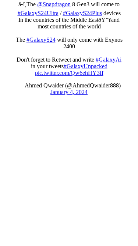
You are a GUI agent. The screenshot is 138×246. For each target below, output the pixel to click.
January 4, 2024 (69, 92)
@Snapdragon (54, 4)
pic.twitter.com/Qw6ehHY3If (69, 73)
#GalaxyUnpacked (85, 66)
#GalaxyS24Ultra (38, 13)
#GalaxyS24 (41, 40)
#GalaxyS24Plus (82, 13)
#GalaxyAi (108, 59)
